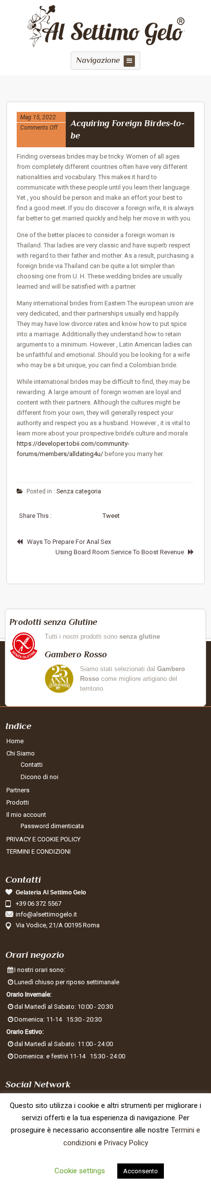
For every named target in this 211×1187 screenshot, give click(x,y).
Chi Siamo (20, 753)
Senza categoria (78, 491)
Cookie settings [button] (79, 1170)
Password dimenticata (52, 826)
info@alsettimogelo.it (46, 914)
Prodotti (17, 802)
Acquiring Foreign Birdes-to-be (128, 129)
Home (15, 741)
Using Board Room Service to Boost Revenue (119, 552)
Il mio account (26, 814)
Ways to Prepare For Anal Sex (69, 541)
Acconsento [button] (140, 1171)
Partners (17, 790)
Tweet (111, 515)
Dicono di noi (39, 777)
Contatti (32, 764)
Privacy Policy (126, 1142)
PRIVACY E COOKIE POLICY (43, 839)
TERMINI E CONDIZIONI (38, 851)
